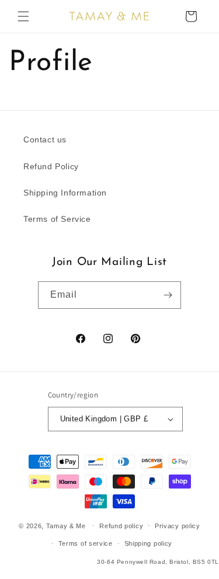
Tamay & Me (66, 525)
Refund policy (121, 525)
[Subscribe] (167, 295)
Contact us (45, 139)
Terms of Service (57, 219)
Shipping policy (148, 543)
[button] (23, 16)
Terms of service (85, 543)
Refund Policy (51, 166)
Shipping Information (65, 192)
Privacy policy (177, 525)
